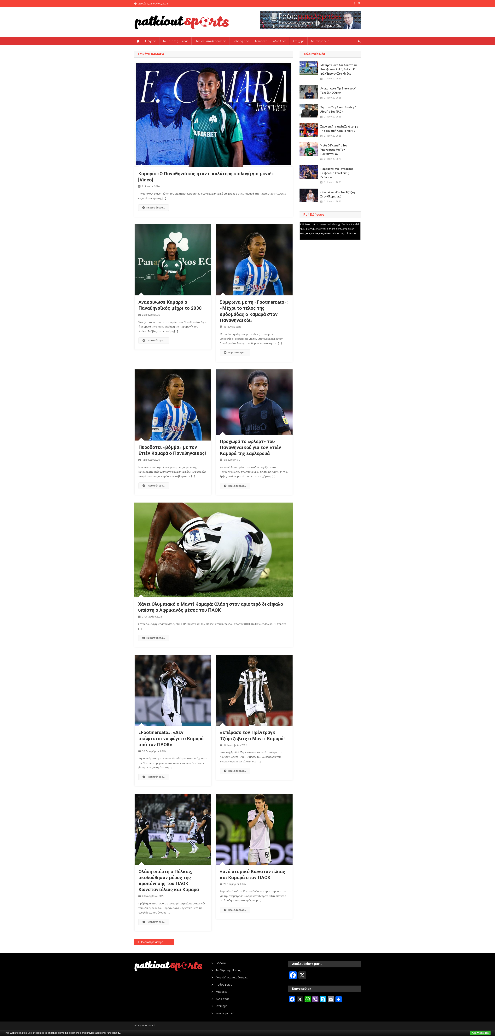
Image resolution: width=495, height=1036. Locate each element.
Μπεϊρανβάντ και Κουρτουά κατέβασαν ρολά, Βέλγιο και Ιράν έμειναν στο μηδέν (339, 69)
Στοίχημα (298, 41)
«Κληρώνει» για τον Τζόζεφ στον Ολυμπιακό (337, 194)
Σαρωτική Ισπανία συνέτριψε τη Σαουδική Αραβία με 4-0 (339, 128)
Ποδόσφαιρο (241, 41)
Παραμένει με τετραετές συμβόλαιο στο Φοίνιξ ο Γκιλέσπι (336, 173)
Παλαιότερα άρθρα (151, 942)
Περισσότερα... (155, 207)
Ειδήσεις (150, 41)
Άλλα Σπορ (280, 41)
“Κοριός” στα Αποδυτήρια (210, 41)
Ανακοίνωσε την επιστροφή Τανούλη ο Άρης (338, 90)
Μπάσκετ (261, 41)
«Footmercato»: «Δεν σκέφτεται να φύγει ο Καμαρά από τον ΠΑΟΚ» (171, 738)
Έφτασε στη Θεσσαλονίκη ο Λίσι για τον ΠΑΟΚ (338, 109)
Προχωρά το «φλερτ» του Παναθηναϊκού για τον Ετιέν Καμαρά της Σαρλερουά (250, 447)
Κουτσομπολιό (320, 41)
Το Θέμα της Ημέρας (175, 41)
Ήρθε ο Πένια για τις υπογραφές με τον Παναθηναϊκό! (333, 150)
